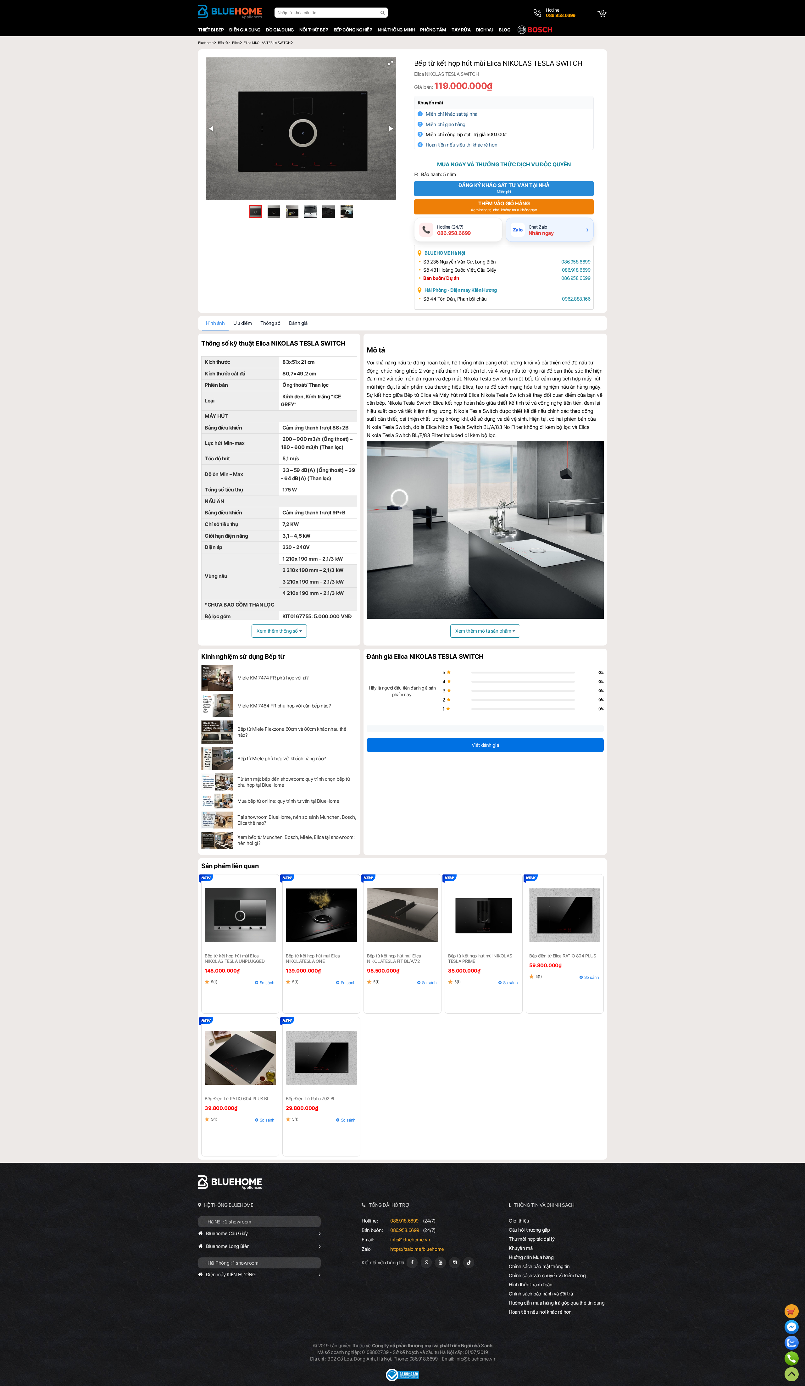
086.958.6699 (575, 262)
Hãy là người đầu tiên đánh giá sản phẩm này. (402, 691)
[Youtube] (440, 1262)
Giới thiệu (519, 1221)
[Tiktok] (468, 1262)
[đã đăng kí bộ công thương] (402, 1380)
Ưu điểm (242, 323)
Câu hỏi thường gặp (529, 1230)
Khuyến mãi (430, 103)
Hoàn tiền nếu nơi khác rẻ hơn (540, 1312)
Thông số (270, 323)
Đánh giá (298, 323)
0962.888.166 (576, 299)
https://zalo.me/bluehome (417, 1249)
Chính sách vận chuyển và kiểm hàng (547, 1275)
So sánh (267, 982)
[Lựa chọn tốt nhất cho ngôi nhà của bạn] (230, 12)
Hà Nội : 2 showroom (229, 1222)
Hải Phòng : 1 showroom (233, 1263)
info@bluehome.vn (410, 1240)
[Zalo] (792, 1343)
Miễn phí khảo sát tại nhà (451, 114)
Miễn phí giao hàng (445, 124)
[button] (391, 63)
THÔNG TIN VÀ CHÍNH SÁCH (544, 1205)
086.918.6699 (576, 270)
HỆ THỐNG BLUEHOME (228, 1205)
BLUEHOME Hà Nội (445, 253)
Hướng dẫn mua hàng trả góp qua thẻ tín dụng (557, 1303)
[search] (383, 13)
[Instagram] (454, 1262)
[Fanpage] (412, 1262)
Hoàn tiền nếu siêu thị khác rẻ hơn (461, 145)
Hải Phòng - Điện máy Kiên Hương (461, 290)
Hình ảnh (215, 323)
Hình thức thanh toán (530, 1285)
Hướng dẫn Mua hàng (531, 1257)
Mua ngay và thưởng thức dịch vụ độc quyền (504, 164)
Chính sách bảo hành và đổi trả (541, 1294)
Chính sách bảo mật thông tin (539, 1266)
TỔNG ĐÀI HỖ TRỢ (389, 1205)
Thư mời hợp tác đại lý (532, 1239)
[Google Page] (426, 1262)
